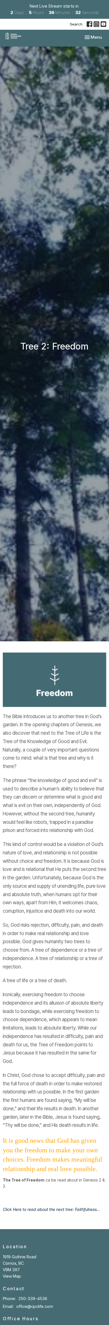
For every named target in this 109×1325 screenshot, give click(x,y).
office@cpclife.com (34, 1306)
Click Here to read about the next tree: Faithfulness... (51, 1209)
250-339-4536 (32, 1298)
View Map (12, 1276)
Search (76, 24)
